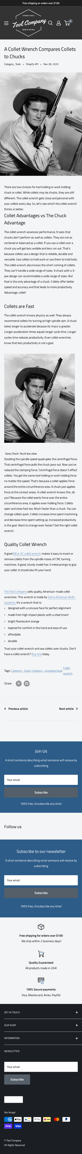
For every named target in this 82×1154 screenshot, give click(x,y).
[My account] (59, 23)
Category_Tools (12, 64)
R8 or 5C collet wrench (27, 553)
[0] (67, 23)
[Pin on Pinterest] (19, 683)
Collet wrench (68, 671)
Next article (66, 708)
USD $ (10, 1099)
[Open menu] (6, 23)
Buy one (37, 654)
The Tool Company (15, 591)
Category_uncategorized (47, 670)
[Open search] (50, 23)
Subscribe (41, 792)
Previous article (18, 708)
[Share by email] (27, 683)
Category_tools (20, 670)
